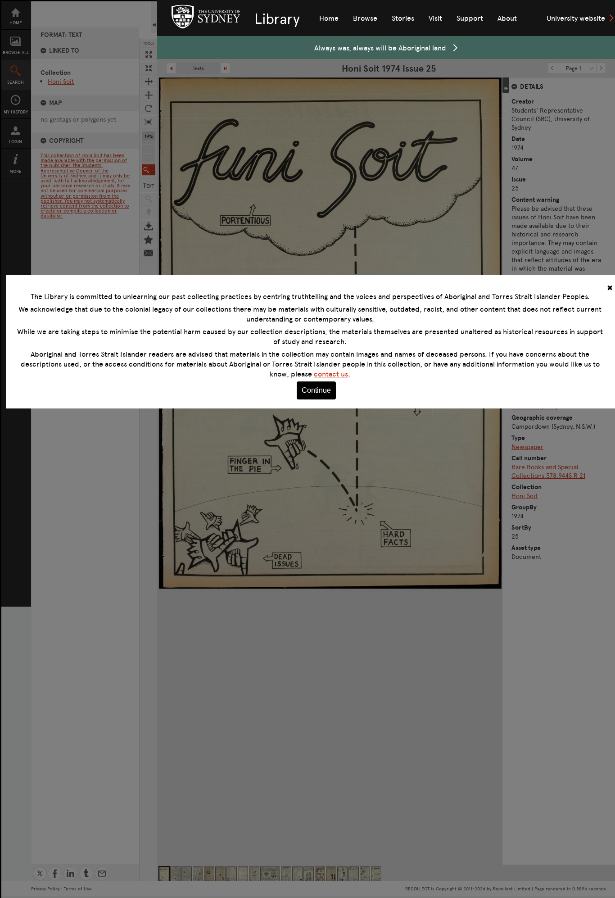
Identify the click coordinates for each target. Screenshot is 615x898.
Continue (316, 390)
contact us (331, 374)
